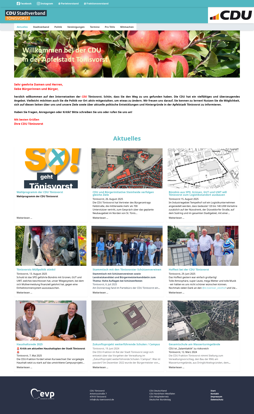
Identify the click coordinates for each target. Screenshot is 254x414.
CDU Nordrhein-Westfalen (162, 393)
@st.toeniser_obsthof (214, 287)
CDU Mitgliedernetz (159, 396)
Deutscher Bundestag (160, 399)
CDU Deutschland (158, 390)
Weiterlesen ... (24, 217)
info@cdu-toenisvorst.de (102, 399)
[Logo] (26, 15)
